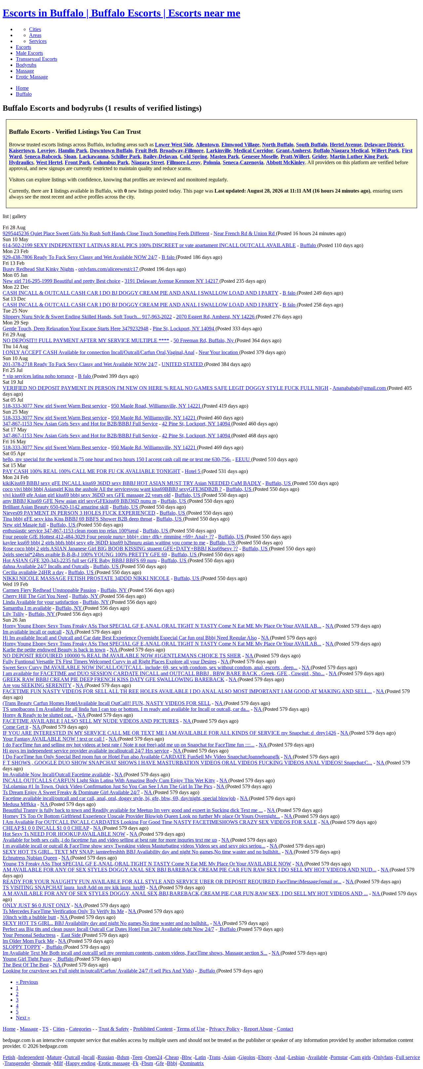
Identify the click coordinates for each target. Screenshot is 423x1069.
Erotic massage (114, 1063)
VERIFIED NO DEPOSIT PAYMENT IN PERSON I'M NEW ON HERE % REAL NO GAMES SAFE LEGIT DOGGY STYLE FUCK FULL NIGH (165, 388)
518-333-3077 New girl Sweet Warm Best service (55, 406)
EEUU (243, 459)
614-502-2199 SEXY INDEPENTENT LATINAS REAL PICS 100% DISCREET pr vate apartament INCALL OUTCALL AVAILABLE (149, 245)
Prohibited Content (153, 1029)
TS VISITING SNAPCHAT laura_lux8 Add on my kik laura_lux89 (74, 887)
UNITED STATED (183, 364)
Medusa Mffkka (19, 804)
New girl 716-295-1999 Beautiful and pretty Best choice (61, 281)
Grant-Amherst (293, 150)
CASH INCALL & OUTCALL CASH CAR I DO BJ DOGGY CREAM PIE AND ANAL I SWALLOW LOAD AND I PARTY (140, 293)
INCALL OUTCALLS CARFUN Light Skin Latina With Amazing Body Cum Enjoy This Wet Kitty (109, 780)
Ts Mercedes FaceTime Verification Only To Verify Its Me (63, 911)
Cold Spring (193, 156)
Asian (229, 1057)
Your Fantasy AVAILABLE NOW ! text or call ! (53, 739)
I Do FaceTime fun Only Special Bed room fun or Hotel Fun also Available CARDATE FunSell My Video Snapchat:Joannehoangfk (141, 756)
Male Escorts (29, 53)
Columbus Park (111, 162)
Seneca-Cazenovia (243, 162)
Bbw (187, 1057)
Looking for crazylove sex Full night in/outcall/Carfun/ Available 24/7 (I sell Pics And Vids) (98, 971)
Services (38, 41)
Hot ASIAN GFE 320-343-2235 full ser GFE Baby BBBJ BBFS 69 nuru (80, 560)
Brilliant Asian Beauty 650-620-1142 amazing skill (55, 507)
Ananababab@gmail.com (359, 388)
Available (317, 1057)
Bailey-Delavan (160, 156)
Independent (31, 1057)
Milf (58, 1063)
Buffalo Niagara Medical (340, 150)
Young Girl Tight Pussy (27, 959)
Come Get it (15, 727)
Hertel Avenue (346, 144)
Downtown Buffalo (111, 150)
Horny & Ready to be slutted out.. (38, 715)
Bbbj (172, 1063)
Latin (200, 1057)
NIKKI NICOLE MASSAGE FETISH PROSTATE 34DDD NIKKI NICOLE (86, 578)
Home (9, 1029)
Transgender (17, 1063)
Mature (54, 1057)
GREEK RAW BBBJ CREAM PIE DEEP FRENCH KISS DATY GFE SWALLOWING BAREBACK (113, 679)
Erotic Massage (32, 77)
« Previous (27, 982)
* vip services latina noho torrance (38, 376)
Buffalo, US (278, 483)
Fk (135, 1063)
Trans (214, 1057)
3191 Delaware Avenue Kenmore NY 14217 (172, 281)
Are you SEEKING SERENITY (37, 685)
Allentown (207, 144)
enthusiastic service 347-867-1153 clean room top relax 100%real (70, 531)
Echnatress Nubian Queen (30, 858)
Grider (319, 156)
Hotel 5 (193, 471)
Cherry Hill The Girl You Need (35, 596)
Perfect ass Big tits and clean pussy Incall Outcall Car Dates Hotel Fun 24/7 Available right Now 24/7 (108, 929)
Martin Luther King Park (359, 156)
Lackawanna (93, 156)
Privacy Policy (224, 1029)
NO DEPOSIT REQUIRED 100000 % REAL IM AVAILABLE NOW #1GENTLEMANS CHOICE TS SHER (122, 655)
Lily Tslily (13, 614)
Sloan (70, 156)
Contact (285, 1029)
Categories (80, 1029)
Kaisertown (22, 150)
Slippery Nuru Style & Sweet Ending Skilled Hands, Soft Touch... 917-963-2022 (87, 316)
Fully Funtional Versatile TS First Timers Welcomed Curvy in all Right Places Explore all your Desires (109, 661)
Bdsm (123, 1057)
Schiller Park (125, 156)
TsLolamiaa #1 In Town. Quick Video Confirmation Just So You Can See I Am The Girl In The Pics (107, 786)
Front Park (77, 162)
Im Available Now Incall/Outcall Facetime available (56, 774)
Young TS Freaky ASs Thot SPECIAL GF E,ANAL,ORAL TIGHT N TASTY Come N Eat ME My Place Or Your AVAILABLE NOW (147, 863)
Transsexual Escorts (36, 59)
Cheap (172, 1057)
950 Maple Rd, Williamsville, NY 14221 (154, 418)
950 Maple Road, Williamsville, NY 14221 (156, 406)
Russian (105, 1057)
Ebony (265, 1057)
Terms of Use (191, 1029)
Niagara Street (147, 162)
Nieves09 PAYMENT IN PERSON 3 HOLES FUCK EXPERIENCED (79, 513)
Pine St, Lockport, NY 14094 (184, 328)
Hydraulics (21, 162)
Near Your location (219, 352)
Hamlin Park (72, 150)
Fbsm (147, 1063)
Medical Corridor (253, 150)
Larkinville (218, 150)
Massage (25, 71)
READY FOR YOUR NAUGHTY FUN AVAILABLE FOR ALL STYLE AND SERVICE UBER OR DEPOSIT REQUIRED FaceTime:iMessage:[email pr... (172, 881)
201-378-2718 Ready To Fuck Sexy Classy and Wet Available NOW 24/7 (80, 364)
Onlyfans (383, 1057)
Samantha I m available (27, 608)
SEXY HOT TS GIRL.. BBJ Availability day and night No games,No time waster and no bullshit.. (106, 923)
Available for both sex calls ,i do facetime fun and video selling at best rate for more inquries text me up (110, 840)
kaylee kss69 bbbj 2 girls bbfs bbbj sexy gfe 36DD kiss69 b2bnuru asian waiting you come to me (104, 542)
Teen (137, 1057)
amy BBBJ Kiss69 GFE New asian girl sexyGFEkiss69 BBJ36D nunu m (79, 501)
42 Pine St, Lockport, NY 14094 (196, 423)
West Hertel (49, 162)
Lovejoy (46, 150)
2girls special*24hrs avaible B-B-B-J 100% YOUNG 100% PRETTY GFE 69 (85, 554)
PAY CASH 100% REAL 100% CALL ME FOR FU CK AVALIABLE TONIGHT (91, 471)
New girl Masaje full (24, 525)
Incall (89, 1057)
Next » (23, 1017)
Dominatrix (192, 1063)
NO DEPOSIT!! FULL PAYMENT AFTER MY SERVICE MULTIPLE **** (86, 340)
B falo (169, 257)
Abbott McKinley (285, 162)
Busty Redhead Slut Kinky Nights (38, 269)
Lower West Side (174, 144)
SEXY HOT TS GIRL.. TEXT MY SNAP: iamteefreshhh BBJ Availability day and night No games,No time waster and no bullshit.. (142, 852)
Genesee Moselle (260, 156)
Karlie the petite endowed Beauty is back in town (54, 649)
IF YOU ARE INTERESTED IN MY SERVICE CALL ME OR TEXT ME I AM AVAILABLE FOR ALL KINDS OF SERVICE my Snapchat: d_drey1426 (169, 733)
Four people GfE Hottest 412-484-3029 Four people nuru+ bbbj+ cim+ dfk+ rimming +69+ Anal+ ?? (108, 536)
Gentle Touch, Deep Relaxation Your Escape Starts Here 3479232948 (75, 328)
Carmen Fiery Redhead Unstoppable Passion (49, 590)
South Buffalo (311, 144)
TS (45, 1029)
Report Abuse (258, 1029)
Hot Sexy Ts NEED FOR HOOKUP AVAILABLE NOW (64, 834)
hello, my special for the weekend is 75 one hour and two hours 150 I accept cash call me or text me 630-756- (117, 459)
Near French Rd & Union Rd (244, 233)
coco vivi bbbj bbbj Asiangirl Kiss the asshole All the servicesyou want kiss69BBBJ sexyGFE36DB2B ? (112, 489)
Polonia (211, 162)
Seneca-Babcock (42, 156)
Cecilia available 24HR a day (33, 572)
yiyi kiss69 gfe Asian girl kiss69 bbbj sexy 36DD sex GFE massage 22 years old (87, 495)
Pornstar (339, 1057)
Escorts (23, 47)
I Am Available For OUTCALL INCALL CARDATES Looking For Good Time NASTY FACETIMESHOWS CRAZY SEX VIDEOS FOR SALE (160, 822)
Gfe (160, 1063)
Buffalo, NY (114, 590)
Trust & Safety (113, 1029)
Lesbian (296, 1057)
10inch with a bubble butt (29, 917)
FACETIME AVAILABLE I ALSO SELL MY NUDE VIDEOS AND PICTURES (91, 721)
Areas (35, 35)
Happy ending (81, 1063)
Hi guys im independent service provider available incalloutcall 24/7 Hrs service (86, 751)
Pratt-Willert (295, 156)
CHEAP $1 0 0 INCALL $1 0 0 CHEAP (46, 828)
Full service (408, 1057)
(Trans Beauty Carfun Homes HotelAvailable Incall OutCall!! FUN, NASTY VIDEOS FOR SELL (107, 703)
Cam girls (361, 1057)
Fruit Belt (146, 150)
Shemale (42, 1063)
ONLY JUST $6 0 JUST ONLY (36, 905)
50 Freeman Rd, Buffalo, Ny (204, 340)
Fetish (9, 1057)
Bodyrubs (26, 65)
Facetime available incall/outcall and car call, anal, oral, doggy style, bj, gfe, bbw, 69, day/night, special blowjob (119, 798)
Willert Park (385, 150)
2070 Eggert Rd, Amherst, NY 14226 (216, 316)
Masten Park (224, 156)
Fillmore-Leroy (184, 162)
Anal (280, 1057)
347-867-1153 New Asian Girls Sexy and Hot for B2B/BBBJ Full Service (80, 423)
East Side (71, 935)
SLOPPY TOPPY (22, 947)
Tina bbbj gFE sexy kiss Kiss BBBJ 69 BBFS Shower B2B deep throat (77, 519)
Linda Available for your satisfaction (40, 602)
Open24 (153, 1057)
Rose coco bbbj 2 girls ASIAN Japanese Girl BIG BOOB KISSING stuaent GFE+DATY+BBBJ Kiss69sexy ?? (120, 548)
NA (330, 626)
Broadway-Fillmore (182, 150)
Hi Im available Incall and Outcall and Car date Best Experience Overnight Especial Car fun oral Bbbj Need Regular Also (130, 638)
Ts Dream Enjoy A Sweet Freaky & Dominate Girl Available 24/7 (71, 792)
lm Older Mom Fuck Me (28, 941)
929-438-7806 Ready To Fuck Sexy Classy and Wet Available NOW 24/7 (80, 257)
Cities (35, 29)
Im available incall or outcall (32, 632)
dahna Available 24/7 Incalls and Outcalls (46, 566)
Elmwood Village (240, 144)
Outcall (72, 1057)
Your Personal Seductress (29, 935)
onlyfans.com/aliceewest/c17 (108, 269)
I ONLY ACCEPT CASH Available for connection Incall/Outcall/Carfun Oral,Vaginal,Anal (98, 352)
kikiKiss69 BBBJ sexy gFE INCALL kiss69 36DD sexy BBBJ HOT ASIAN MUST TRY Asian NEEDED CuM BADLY (132, 483)
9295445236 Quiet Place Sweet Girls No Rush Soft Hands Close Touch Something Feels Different (106, 233)
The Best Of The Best (26, 965)
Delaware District (384, 144)
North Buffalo (277, 144)
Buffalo (308, 245)
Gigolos (247, 1057)
